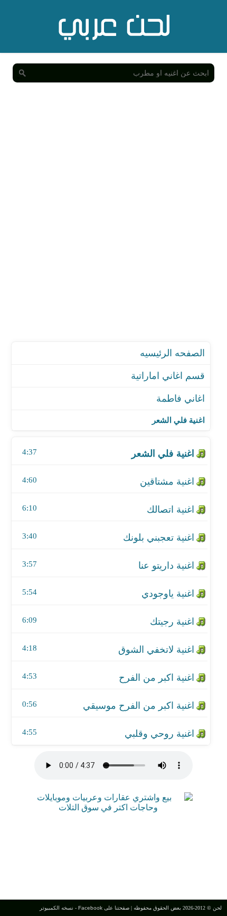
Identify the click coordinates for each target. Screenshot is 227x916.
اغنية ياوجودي (167, 593)
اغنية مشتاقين (167, 481)
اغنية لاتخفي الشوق (156, 649)
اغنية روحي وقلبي (159, 733)
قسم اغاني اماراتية (168, 376)
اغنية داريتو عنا (166, 565)
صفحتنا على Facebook (103, 908)
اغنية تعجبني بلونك (158, 537)
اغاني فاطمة (180, 398)
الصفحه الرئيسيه (172, 353)
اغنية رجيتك (172, 621)
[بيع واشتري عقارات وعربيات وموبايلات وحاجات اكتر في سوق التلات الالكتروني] (108, 807)
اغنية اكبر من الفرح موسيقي (138, 705)
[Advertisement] (113, 222)
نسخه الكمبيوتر (56, 908)
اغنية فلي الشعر (162, 453)
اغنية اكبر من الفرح (156, 677)
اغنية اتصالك (170, 509)
